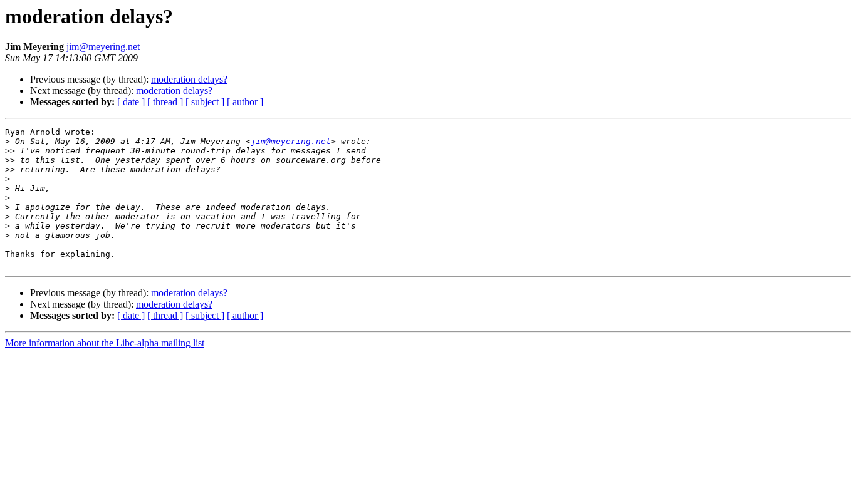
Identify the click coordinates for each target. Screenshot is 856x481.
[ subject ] (204, 101)
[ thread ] (165, 101)
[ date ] (131, 101)
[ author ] (245, 101)
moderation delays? (189, 79)
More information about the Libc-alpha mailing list (104, 343)
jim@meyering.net (103, 46)
